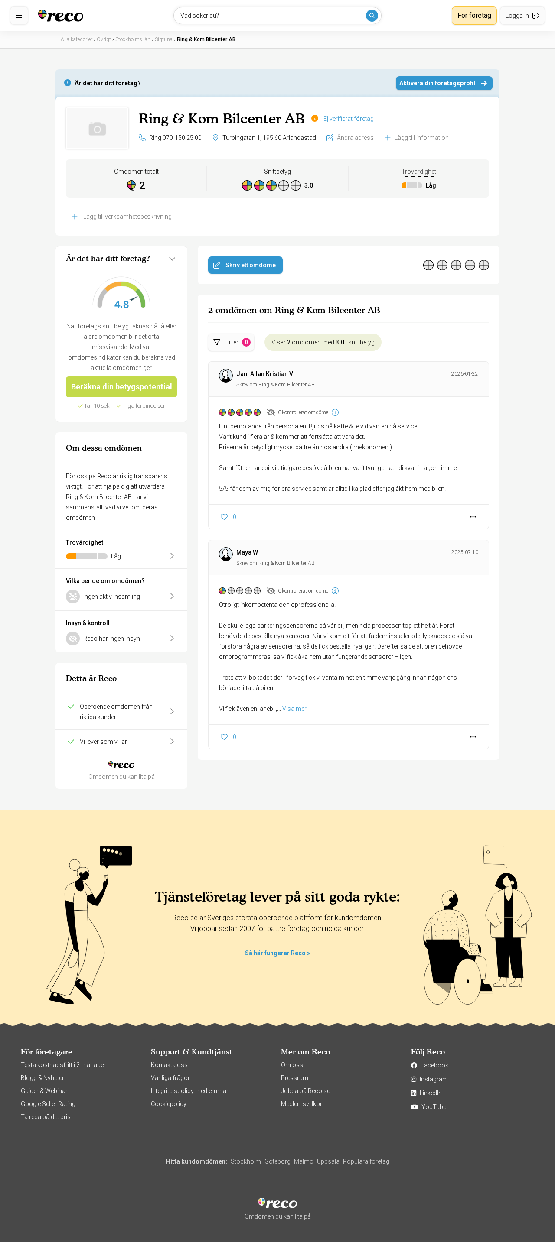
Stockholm (246, 1161)
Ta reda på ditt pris (46, 1116)
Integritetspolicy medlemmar (190, 1090)
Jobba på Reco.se (305, 1090)
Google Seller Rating (48, 1103)
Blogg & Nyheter (42, 1077)
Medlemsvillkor (301, 1103)
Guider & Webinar (44, 1090)
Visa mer (294, 708)
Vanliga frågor (170, 1077)
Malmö (303, 1161)
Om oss (292, 1064)
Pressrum (294, 1077)
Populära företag (366, 1161)
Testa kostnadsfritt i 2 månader (63, 1064)
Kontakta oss (169, 1064)
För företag (474, 15)
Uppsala (328, 1161)
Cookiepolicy (168, 1103)
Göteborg (277, 1161)
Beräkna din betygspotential (121, 386)
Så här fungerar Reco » (277, 953)
